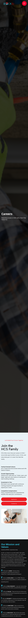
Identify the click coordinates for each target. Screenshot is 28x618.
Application (14, 499)
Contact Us (14, 503)
